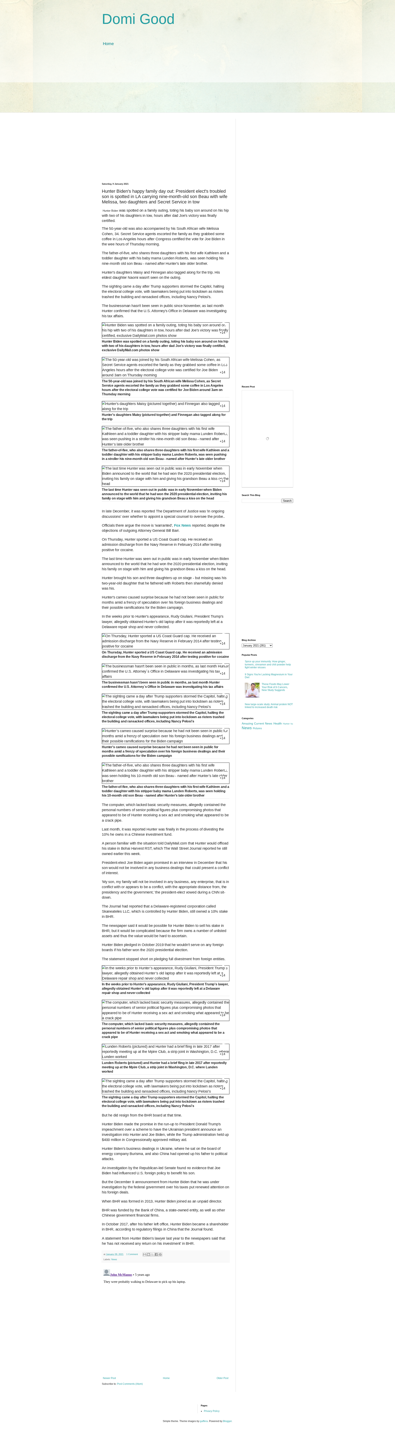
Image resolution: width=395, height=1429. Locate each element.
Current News (263, 723)
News (114, 1259)
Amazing (247, 723)
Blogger (227, 1421)
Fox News (182, 525)
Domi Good (138, 19)
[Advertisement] (197, 83)
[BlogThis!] (148, 1254)
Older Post (222, 1378)
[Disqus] (165, 1319)
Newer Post (109, 1378)
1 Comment (132, 1254)
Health (277, 723)
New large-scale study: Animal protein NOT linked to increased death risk (269, 706)
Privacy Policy (212, 1411)
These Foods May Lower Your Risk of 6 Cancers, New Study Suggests (275, 687)
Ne (291, 724)
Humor (286, 723)
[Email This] (145, 1254)
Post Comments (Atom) (130, 1383)
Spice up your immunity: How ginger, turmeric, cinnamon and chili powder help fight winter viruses (268, 664)
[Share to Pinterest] (160, 1254)
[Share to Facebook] (156, 1254)
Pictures (257, 728)
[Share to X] (152, 1254)
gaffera (204, 1421)
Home (108, 43)
